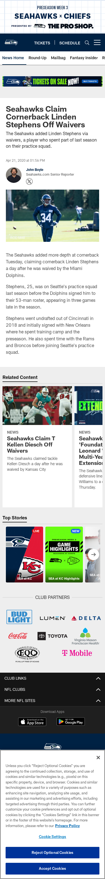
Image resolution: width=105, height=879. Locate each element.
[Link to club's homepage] (11, 40)
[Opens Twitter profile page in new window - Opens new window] (29, 181)
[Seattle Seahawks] (53, 747)
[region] (52, 814)
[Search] (87, 42)
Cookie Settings (52, 836)
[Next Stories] (93, 554)
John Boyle (34, 169)
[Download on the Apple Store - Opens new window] (32, 722)
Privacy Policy (67, 825)
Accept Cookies (52, 868)
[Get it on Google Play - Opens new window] (70, 724)
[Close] (98, 757)
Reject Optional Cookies (52, 852)
